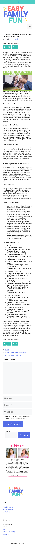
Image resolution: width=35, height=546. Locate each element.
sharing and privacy (9, 532)
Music (7, 350)
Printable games (8, 507)
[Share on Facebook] (5, 47)
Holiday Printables (8, 509)
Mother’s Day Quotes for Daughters (16, 352)
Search (7, 431)
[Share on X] (9, 47)
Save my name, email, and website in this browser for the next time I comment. (18, 417)
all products (6, 512)
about (4, 529)
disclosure (6, 534)
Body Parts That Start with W (13, 355)
